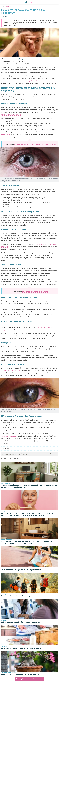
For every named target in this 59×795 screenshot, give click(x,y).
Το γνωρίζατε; (5, 646)
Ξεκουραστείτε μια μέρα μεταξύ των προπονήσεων (21, 570)
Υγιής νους (4, 594)
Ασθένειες (4, 620)
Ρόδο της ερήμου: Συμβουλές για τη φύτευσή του (20, 674)
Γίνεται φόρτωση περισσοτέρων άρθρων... (29, 679)
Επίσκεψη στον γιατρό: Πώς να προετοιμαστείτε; (20, 622)
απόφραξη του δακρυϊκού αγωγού (37, 81)
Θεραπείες (8, 6)
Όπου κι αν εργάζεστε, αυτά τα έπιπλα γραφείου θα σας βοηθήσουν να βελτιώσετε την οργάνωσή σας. (29, 486)
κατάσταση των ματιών (9, 436)
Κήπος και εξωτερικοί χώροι (8, 672)
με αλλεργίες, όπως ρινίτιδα (10, 370)
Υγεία (2, 6)
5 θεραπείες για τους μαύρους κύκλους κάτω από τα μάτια (35, 144)
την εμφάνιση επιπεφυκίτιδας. (11, 114)
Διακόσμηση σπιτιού (6, 483)
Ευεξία (3, 511)
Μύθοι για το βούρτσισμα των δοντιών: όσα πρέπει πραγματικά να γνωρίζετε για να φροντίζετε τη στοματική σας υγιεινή (27, 514)
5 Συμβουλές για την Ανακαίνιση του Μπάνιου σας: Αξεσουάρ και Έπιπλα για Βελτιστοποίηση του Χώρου (26, 542)
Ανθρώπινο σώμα (6, 568)
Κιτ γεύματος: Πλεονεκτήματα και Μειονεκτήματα (21, 648)
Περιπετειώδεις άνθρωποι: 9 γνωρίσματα (17, 596)
